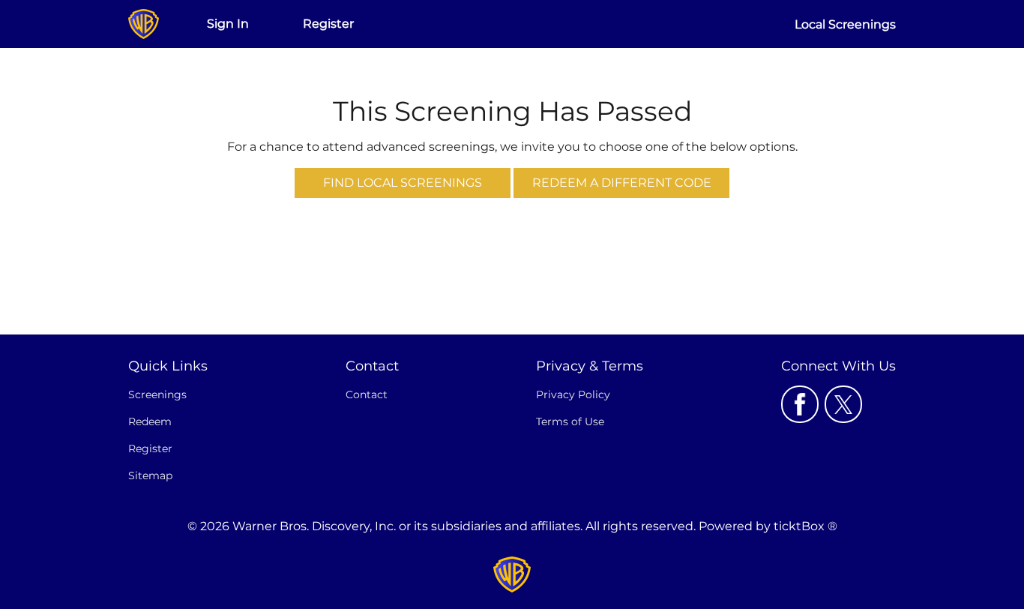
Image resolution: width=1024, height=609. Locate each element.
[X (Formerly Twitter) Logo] (843, 404)
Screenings (157, 394)
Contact (367, 394)
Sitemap (150, 475)
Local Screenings (845, 24)
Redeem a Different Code (621, 183)
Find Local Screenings (402, 183)
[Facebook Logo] (800, 404)
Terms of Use (570, 421)
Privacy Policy (573, 394)
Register (328, 23)
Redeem (150, 421)
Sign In (228, 23)
